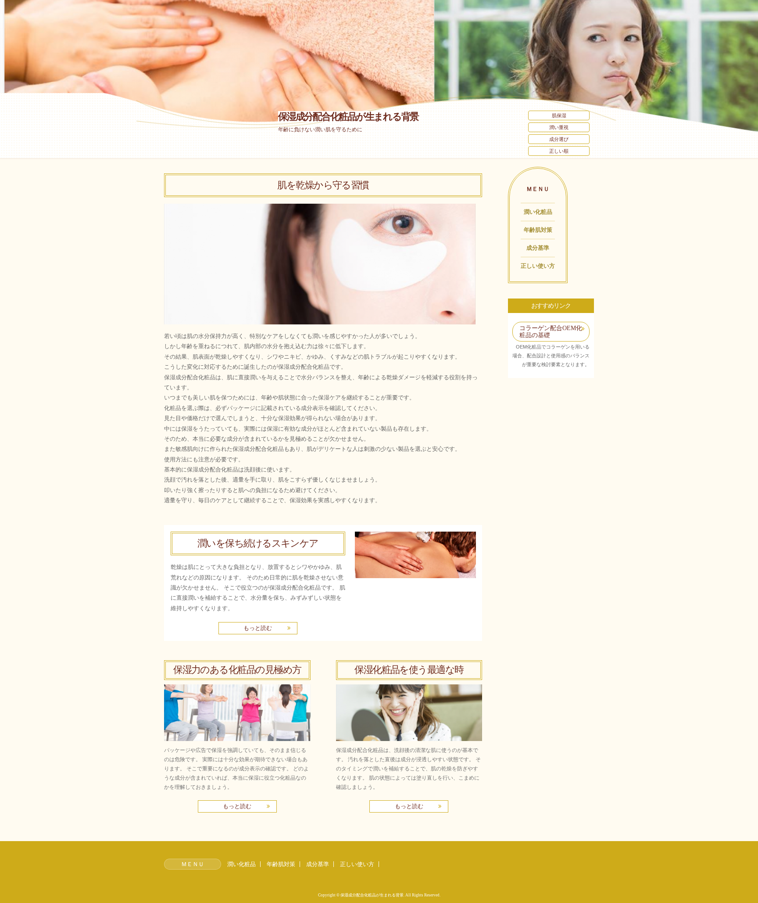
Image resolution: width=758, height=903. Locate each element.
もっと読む (257, 628)
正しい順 (558, 151)
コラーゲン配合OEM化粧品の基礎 (550, 331)
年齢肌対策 (538, 230)
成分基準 (537, 248)
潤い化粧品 (538, 212)
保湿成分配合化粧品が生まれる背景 (348, 116)
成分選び (558, 139)
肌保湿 (559, 115)
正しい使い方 (538, 266)
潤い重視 (558, 127)
